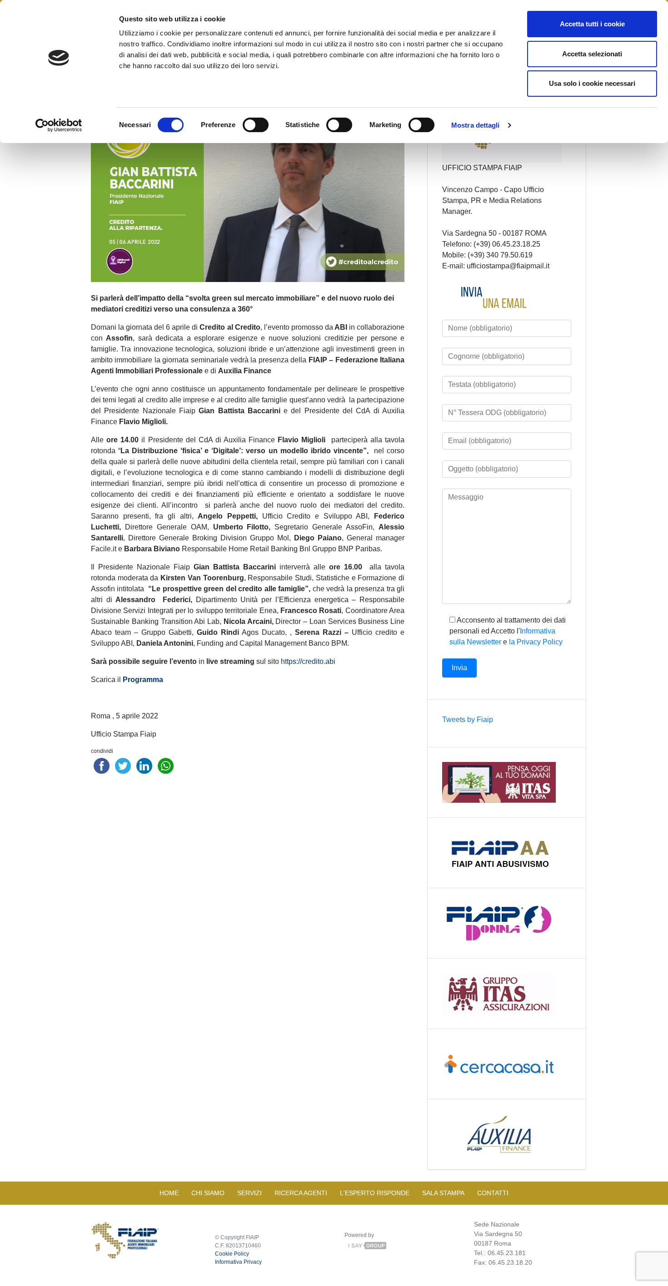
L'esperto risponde (374, 1193)
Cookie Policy (232, 1254)
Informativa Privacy (238, 1262)
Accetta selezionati (592, 54)
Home (169, 1193)
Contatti (492, 1193)
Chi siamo (207, 1193)
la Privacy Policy (536, 642)
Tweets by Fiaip (467, 719)
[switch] (256, 125)
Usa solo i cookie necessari (592, 83)
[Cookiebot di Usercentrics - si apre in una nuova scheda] (59, 125)
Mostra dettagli (475, 125)
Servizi (249, 1193)
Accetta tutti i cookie (592, 24)
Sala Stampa (443, 1193)
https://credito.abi (308, 661)
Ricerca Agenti (300, 1193)
